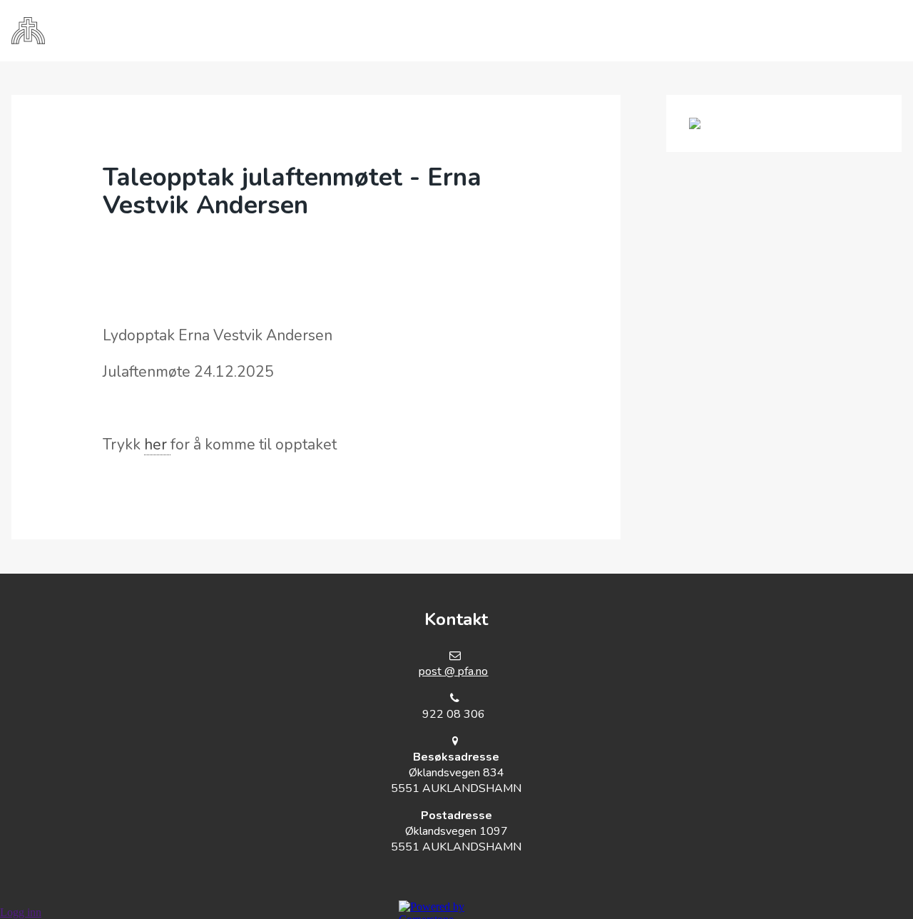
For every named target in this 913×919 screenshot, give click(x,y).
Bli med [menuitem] (412, 31)
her (157, 445)
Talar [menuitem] (583, 31)
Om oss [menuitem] (333, 31)
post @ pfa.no (453, 671)
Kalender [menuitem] (500, 31)
